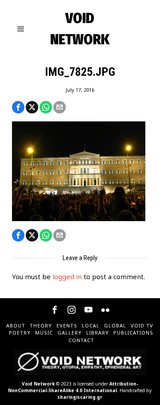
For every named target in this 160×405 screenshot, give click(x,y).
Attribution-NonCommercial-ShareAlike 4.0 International (73, 387)
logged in (67, 276)
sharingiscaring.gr (79, 397)
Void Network (38, 384)
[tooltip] (18, 107)
